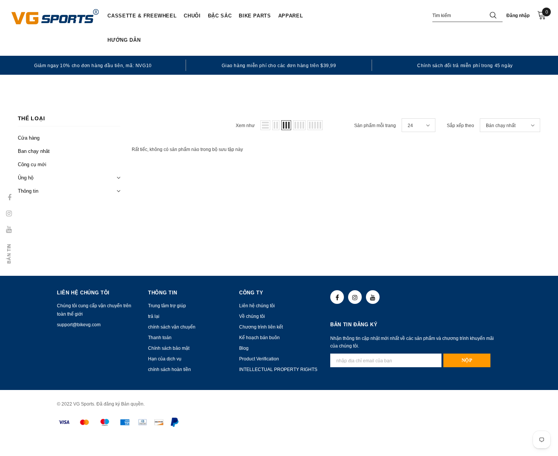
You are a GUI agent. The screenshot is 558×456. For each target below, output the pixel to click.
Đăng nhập (518, 15)
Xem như (245, 125)
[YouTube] (373, 297)
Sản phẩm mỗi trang (375, 125)
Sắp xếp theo (460, 125)
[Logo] (55, 16)
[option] (93, 65)
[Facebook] (337, 297)
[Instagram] (355, 297)
